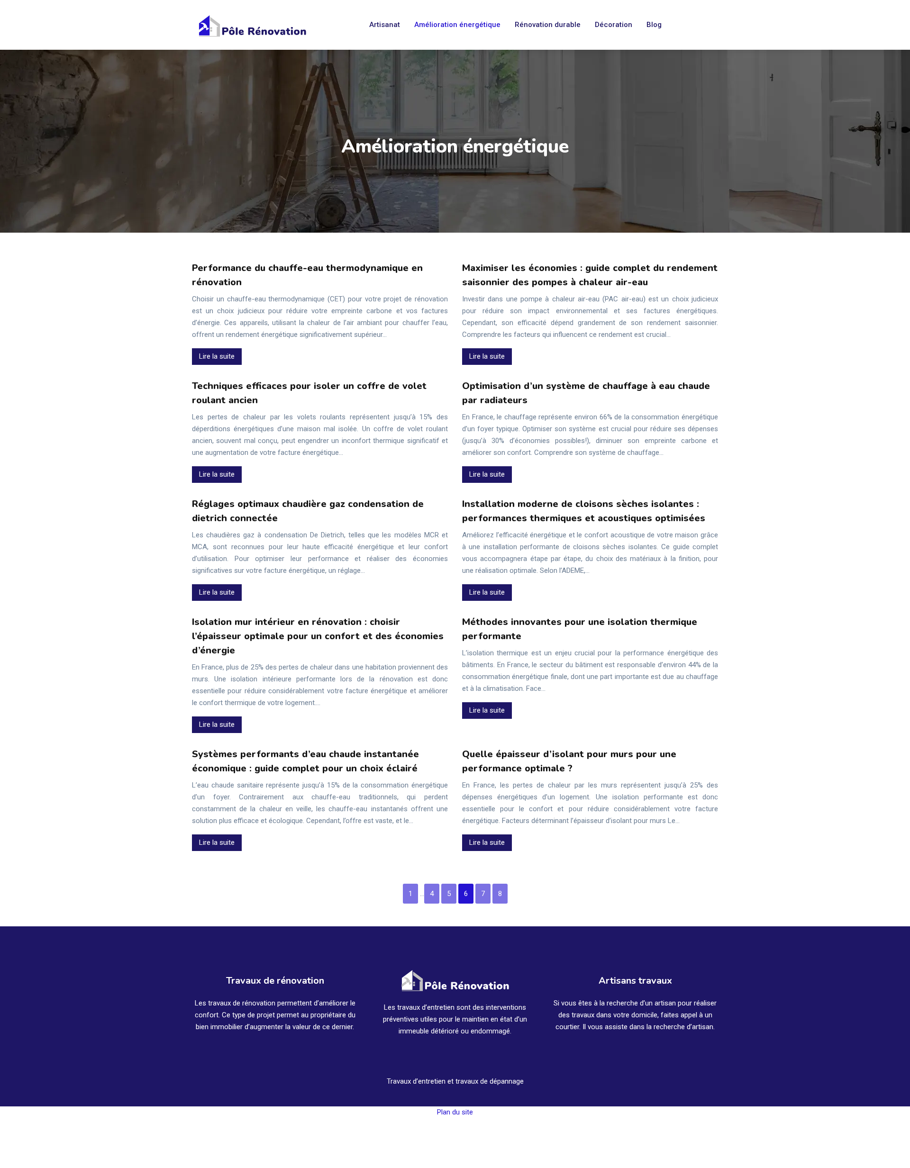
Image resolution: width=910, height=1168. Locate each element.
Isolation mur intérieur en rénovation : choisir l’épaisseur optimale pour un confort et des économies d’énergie (318, 636)
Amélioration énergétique (457, 24)
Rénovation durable (548, 24)
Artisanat (384, 24)
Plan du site (455, 1112)
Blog (654, 24)
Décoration (613, 24)
